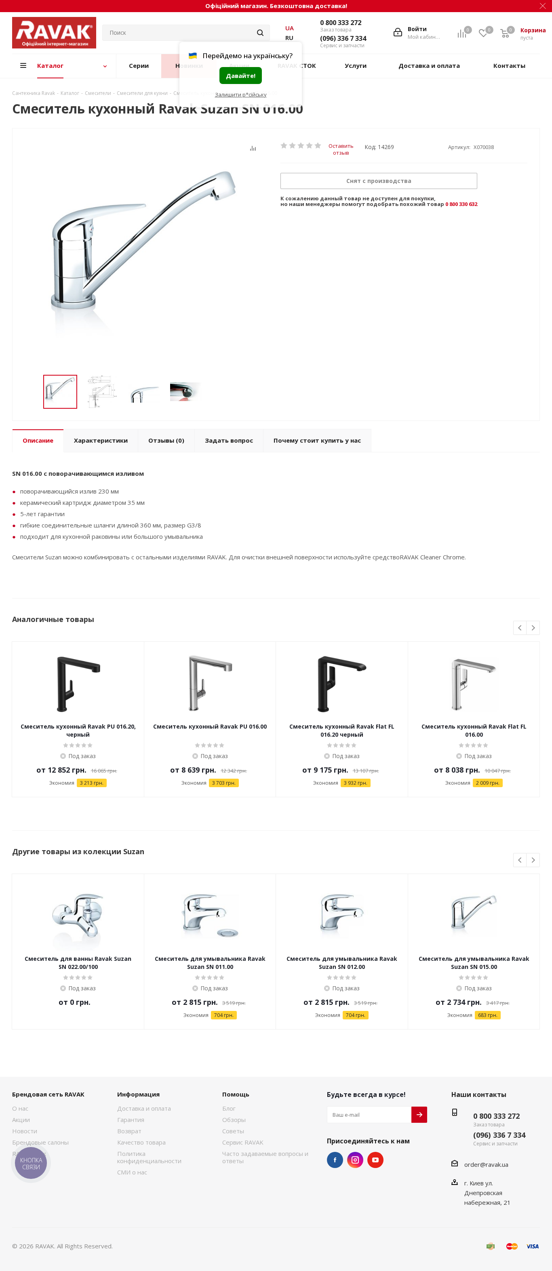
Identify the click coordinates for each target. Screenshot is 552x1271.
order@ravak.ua (486, 1164)
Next (533, 628)
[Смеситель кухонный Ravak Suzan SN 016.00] (144, 262)
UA (289, 28)
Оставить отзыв (341, 146)
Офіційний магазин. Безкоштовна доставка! (276, 6)
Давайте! (240, 75)
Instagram (355, 1160)
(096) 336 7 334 (343, 38)
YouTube (375, 1160)
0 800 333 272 (340, 22)
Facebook (335, 1160)
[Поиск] (260, 33)
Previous (520, 628)
